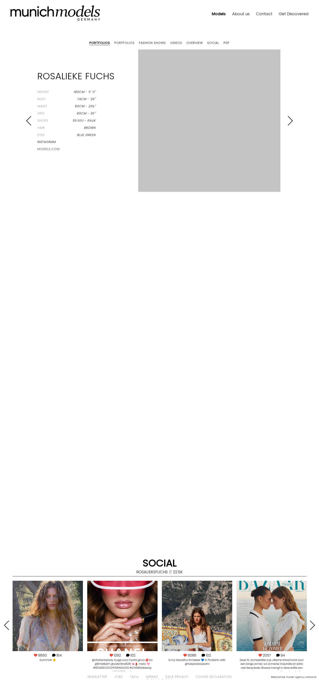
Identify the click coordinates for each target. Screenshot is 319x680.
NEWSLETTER (97, 677)
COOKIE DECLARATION (214, 677)
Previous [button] (29, 121)
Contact (264, 14)
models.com (48, 149)
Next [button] (290, 121)
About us (241, 14)
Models (219, 14)
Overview (194, 43)
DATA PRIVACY (176, 677)
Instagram (46, 142)
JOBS (118, 677)
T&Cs (134, 677)
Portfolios (99, 43)
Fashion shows (152, 43)
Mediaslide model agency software (293, 677)
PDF (227, 43)
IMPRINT (152, 677)
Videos (176, 43)
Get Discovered (294, 14)
